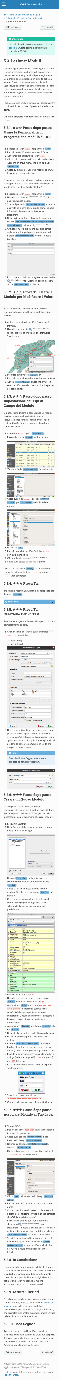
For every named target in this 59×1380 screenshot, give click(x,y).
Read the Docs (11, 1375)
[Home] (5, 14)
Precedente (14, 27)
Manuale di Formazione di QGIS (24, 15)
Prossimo (46, 27)
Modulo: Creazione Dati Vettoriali (24, 18)
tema (39, 1372)
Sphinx (22, 1372)
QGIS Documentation (31, 4)
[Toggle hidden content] (52, 602)
